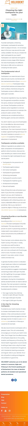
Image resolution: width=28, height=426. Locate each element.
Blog (2, 397)
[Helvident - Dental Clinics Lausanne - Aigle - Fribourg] (14, 2)
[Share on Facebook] (12, 380)
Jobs (2, 400)
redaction (14, 20)
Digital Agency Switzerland (19, 416)
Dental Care (14, 8)
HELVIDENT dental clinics (9, 210)
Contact (3, 403)
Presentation (5, 394)
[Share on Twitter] (15, 380)
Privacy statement (6, 416)
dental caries (7, 164)
